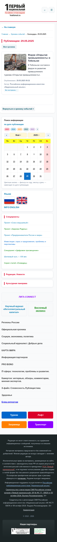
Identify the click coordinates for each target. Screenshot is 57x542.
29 (27, 176)
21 (21, 169)
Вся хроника (9, 47)
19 (7, 169)
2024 (13, 129)
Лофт (41, 415)
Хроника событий (18, 34)
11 (47, 154)
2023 (20, 129)
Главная (5, 34)
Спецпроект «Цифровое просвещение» (21, 250)
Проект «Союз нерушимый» (16, 223)
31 (40, 176)
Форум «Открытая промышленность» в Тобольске (39, 58)
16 (34, 162)
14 (21, 162)
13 (14, 162)
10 (40, 154)
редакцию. (22, 478)
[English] (22, 200)
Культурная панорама (16, 283)
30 (34, 176)
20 (14, 169)
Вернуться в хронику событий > (18, 109)
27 (14, 176)
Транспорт (40, 424)
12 (7, 162)
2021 (32, 129)
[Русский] (9, 200)
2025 (7, 129)
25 (47, 169)
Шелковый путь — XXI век (15, 257)
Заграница (14, 424)
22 (27, 169)
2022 (26, 129)
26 (7, 176)
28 (21, 176)
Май (17, 135)
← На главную (9, 27)
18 (47, 162)
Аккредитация (28, 510)
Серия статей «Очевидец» (15, 263)
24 (40, 169)
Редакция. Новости (15, 274)
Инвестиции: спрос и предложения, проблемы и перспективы (25, 242)
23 (34, 169)
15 (27, 162)
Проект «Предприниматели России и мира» (23, 235)
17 (40, 162)
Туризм (14, 415)
